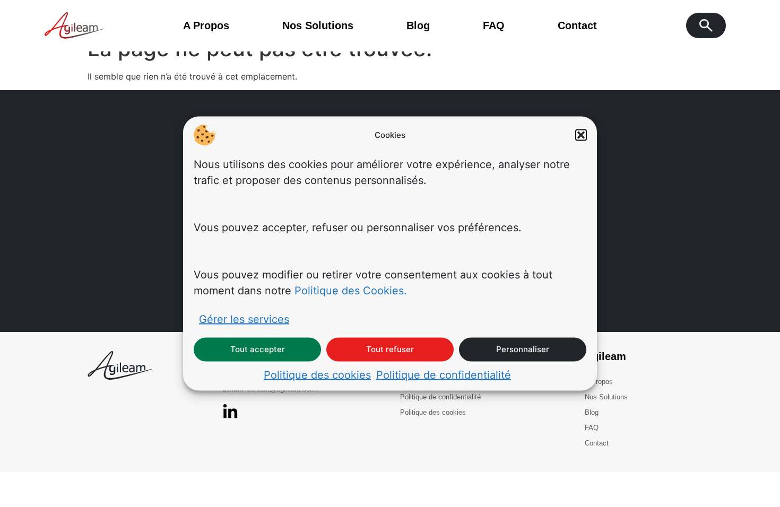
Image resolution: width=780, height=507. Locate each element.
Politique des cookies (317, 374)
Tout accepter (257, 349)
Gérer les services (244, 318)
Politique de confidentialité (443, 374)
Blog (418, 25)
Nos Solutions (317, 25)
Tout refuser (390, 349)
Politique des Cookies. (350, 290)
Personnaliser (522, 349)
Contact (577, 25)
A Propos (206, 25)
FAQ (494, 25)
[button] (581, 135)
